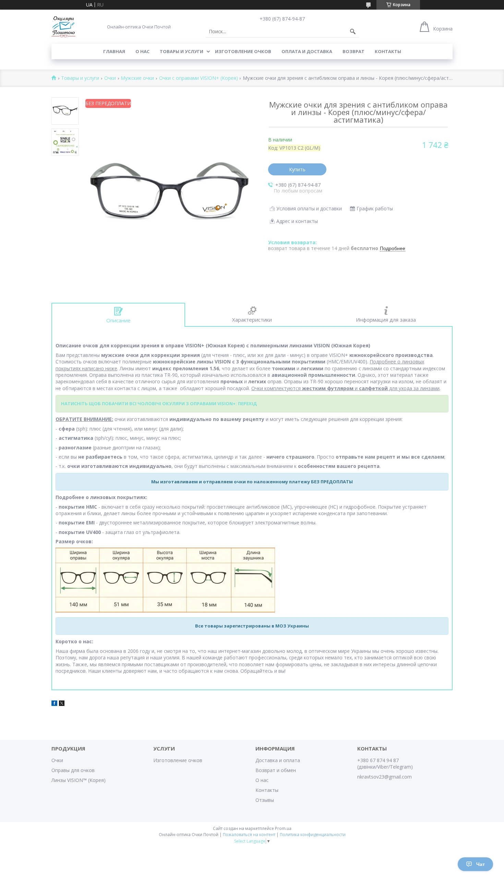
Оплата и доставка (306, 51)
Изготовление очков (243, 51)
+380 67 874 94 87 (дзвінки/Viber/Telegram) (385, 763)
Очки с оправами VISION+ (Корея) (198, 78)
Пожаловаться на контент (249, 834)
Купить (297, 169)
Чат (480, 864)
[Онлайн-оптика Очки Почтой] (63, 27)
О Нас (142, 51)
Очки (110, 78)
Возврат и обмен (275, 770)
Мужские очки (137, 78)
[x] (61, 704)
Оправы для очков (73, 770)
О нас (261, 780)
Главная (114, 51)
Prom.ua (283, 828)
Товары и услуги (181, 51)
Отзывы (264, 800)
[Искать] (353, 31)
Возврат (353, 51)
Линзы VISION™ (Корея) (78, 780)
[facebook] (54, 704)
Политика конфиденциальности (313, 834)
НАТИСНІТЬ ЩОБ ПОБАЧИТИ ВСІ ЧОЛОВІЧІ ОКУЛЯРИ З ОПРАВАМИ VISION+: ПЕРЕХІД (159, 403)
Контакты (388, 51)
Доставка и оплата (277, 760)
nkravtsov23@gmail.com (384, 776)
